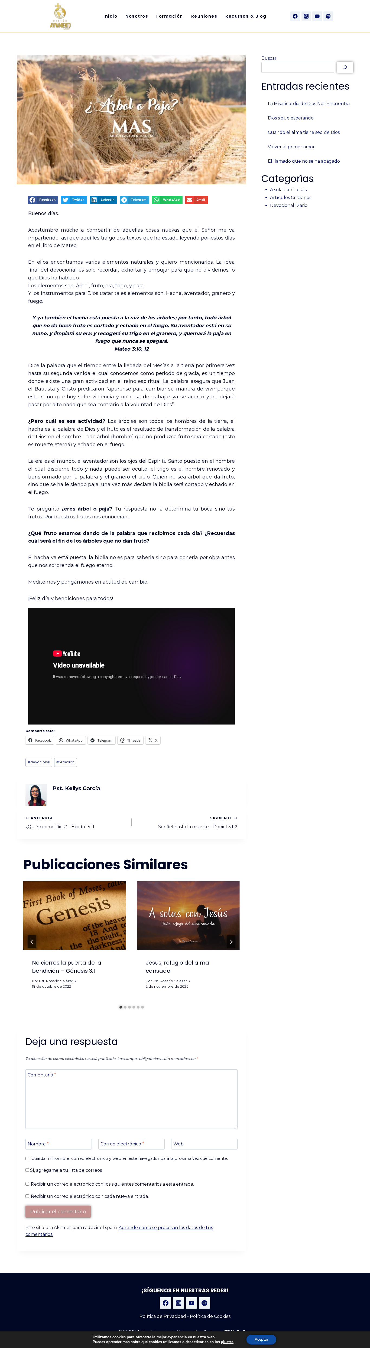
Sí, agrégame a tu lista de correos (65, 1170)
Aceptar (261, 1339)
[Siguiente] (231, 941)
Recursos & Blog (246, 16)
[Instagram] (306, 16)
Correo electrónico (122, 1144)
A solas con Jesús (288, 189)
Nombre (38, 1144)
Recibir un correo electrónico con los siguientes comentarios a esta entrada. (112, 1184)
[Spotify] (328, 16)
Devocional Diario (288, 205)
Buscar (269, 58)
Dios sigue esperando (291, 118)
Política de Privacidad (162, 1316)
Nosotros (136, 16)
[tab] (120, 1007)
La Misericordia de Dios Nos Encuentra (309, 103)
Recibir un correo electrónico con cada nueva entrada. (90, 1196)
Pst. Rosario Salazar (56, 981)
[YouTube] (317, 16)
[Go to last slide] (32, 941)
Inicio (110, 16)
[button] (43, 200)
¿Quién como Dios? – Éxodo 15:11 (59, 823)
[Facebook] (295, 16)
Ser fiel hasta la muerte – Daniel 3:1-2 (198, 823)
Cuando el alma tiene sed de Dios (304, 132)
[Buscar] (345, 67)
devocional (39, 762)
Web (178, 1144)
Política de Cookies (210, 1316)
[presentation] (74, 915)
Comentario (42, 1074)
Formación (169, 16)
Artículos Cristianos (290, 197)
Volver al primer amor (291, 146)
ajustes (227, 1342)
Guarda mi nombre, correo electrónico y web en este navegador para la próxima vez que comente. (129, 1158)
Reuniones (204, 16)
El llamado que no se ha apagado (304, 161)
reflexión (65, 762)
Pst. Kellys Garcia (76, 788)
